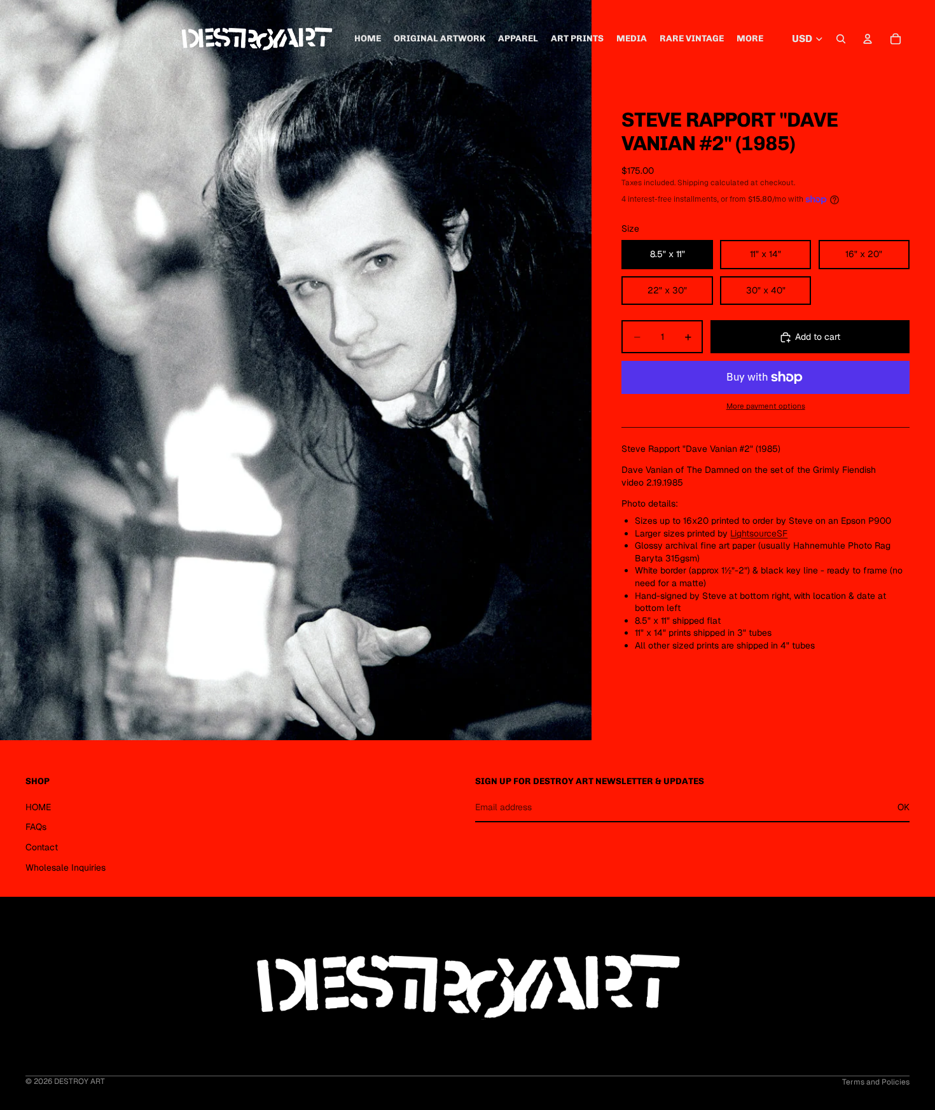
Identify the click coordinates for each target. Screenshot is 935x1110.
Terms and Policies (876, 1082)
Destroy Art (79, 1081)
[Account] (868, 39)
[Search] (841, 39)
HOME (38, 806)
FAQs (35, 826)
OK (903, 806)
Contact (41, 847)
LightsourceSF (758, 533)
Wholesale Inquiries (65, 867)
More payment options (765, 406)
